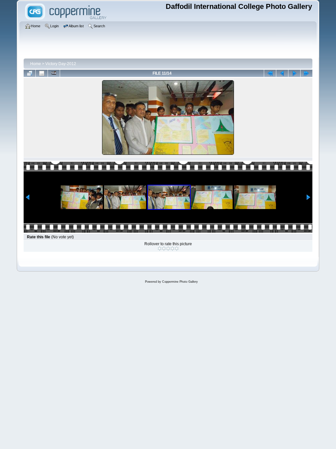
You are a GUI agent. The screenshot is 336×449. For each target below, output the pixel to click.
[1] (160, 248)
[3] (168, 248)
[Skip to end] (306, 73)
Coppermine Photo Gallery (180, 281)
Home (35, 63)
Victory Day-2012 (60, 63)
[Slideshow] (54, 73)
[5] (177, 248)
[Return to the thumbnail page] (29, 73)
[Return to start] (270, 73)
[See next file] (294, 73)
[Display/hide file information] (42, 73)
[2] (164, 248)
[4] (172, 248)
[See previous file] (282, 73)
